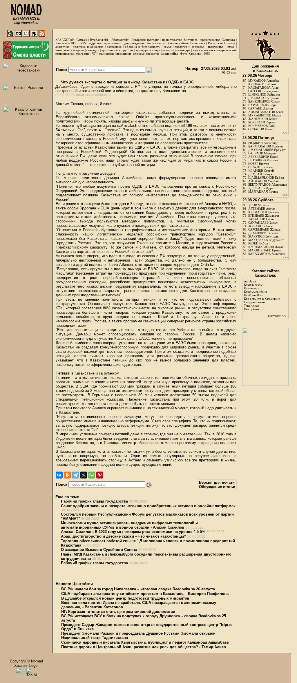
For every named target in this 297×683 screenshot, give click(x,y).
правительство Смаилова (217, 39)
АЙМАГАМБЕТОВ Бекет (265, 112)
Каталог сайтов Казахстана (186, 43)
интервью (62, 50)
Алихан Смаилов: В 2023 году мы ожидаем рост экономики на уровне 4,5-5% (133, 531)
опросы (138, 53)
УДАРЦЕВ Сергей (261, 170)
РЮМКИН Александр (263, 143)
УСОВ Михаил (258, 205)
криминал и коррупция (117, 50)
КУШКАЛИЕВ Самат (263, 84)
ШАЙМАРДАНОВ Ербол (266, 177)
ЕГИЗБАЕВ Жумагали (263, 215)
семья (167, 46)
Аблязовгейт (119, 39)
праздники (123, 53)
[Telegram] (75, 475)
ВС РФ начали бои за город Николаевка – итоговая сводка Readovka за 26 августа (138, 589)
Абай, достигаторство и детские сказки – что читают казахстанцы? (123, 536)
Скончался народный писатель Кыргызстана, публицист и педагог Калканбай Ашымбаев (145, 642)
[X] (83, 475)
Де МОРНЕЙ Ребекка (263, 233)
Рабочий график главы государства (94, 501)
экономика (114, 46)
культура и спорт (148, 50)
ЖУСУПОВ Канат (261, 226)
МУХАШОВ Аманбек (263, 80)
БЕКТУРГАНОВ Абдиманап (267, 184)
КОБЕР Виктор (258, 163)
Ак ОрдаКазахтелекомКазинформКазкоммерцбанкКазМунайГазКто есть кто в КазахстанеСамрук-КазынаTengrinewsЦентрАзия (262, 295)
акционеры (106, 53)
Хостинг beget (26, 665)
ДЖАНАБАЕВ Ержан (263, 98)
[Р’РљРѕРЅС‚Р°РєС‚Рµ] (59, 475)
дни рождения (134, 43)
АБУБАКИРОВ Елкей (263, 156)
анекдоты (152, 53)
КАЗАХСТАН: (65, 39)
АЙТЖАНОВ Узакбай (263, 181)
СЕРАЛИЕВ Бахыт (261, 167)
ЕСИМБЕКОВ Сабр (262, 125)
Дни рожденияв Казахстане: (265, 68)
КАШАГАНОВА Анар (263, 87)
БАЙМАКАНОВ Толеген (265, 146)
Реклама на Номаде (221, 43)
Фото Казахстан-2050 (195, 53)
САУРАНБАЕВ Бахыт (263, 222)
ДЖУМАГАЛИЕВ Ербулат (267, 149)
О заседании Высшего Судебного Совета (99, 549)
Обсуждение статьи (217, 487)
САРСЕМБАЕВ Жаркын (264, 229)
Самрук (82, 39)
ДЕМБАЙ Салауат (261, 174)
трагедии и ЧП (86, 53)
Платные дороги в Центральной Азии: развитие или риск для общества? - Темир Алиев (143, 647)
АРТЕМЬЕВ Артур (261, 208)
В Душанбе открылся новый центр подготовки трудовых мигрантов (125, 598)
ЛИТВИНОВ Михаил (263, 160)
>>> (285, 132)
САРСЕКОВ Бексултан (263, 91)
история (168, 50)
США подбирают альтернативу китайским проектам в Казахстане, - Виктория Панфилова (145, 593)
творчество (215, 46)
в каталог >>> (277, 315)
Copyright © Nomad (26, 661)
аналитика (62, 46)
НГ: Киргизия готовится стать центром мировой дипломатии (118, 611)
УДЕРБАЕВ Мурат (261, 188)
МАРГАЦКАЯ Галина (263, 191)
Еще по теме (67, 497)
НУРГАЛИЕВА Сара (262, 105)
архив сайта (169, 53)
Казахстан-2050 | (67, 43)
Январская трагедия (145, 39)
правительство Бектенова (179, 39)
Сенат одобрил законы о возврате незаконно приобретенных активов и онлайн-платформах (148, 506)
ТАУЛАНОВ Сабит (261, 219)
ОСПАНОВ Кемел (260, 129)
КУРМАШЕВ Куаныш (263, 212)
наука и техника (204, 50)
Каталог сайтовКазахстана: (265, 273)
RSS (83, 43)
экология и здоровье (189, 46)
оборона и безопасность (142, 46)
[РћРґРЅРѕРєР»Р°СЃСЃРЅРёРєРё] (67, 475)
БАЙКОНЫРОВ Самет (264, 101)
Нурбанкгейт (99, 39)
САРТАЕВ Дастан (260, 108)
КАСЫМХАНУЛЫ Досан (266, 247)
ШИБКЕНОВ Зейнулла (264, 94)
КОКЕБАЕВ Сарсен (262, 122)
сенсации (92, 50)
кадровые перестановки (105, 43)
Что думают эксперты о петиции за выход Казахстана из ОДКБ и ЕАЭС (127, 82)
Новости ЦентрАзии (74, 584)
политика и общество (88, 46)
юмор (231, 46)
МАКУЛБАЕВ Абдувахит (266, 240)
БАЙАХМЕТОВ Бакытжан (266, 253)
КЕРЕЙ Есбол (258, 243)
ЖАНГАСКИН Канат (262, 118)
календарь (183, 50)
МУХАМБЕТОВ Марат (264, 115)
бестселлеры (155, 43)
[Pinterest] (99, 475)
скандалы (77, 50)
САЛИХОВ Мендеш (262, 153)
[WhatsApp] (91, 475)
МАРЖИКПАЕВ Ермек (264, 250)
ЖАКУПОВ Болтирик (263, 236)
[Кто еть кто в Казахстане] (265, 384)
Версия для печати (217, 482)
